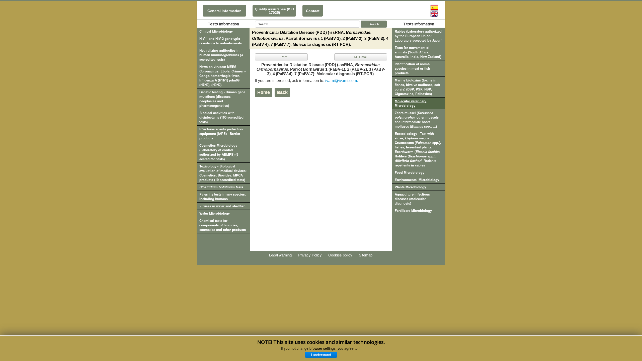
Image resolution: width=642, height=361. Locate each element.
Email (362, 56)
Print (283, 56)
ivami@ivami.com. (341, 80)
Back (282, 92)
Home (263, 92)
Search (374, 24)
